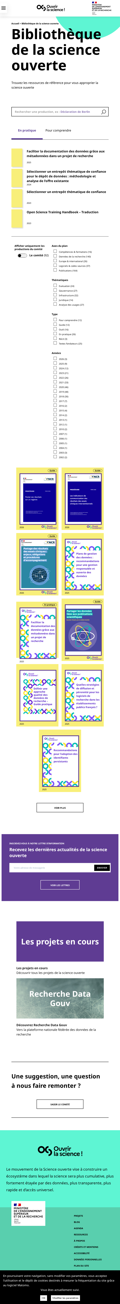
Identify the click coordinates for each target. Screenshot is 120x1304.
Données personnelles (88, 1259)
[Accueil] (51, 8)
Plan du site (81, 1265)
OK (43, 1298)
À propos (79, 1240)
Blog (77, 1222)
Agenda (78, 1228)
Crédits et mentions (86, 1247)
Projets (78, 1215)
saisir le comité (60, 1104)
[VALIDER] (103, 112)
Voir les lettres (60, 885)
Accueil (15, 23)
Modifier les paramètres (65, 1298)
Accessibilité (82, 1253)
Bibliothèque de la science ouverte (40, 23)
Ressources (81, 1234)
